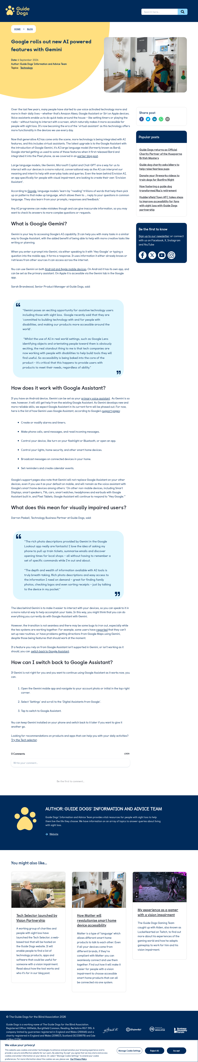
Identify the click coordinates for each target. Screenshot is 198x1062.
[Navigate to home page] (17, 10)
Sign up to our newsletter (154, 236)
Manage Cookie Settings (129, 1050)
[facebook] (141, 119)
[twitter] (148, 119)
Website (54, 834)
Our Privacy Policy (78, 1058)
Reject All (154, 1050)
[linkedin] (154, 119)
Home (17, 29)
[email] (167, 119)
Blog (30, 29)
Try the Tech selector (24, 740)
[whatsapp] (161, 119)
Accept (176, 1050)
